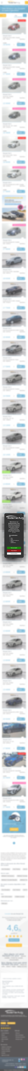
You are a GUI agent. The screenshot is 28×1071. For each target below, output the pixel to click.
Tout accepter (14, 547)
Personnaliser (14, 553)
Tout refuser (14, 550)
